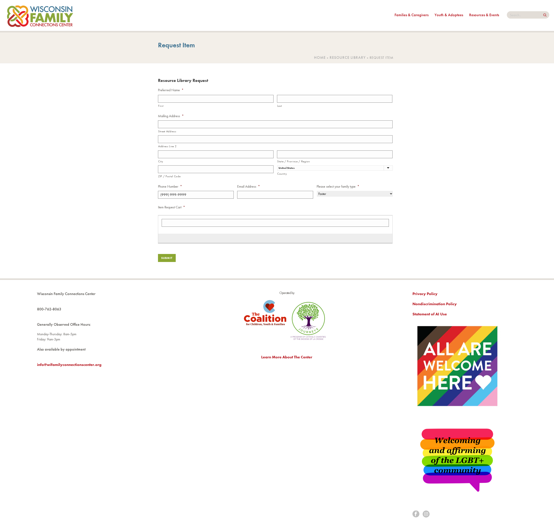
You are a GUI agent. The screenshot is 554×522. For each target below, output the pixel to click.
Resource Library (348, 57)
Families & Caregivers (411, 14)
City (160, 161)
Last (279, 106)
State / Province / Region (293, 161)
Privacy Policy (425, 293)
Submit (166, 258)
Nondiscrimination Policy (434, 303)
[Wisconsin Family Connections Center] (40, 15)
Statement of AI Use (429, 313)
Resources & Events (484, 14)
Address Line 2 (167, 146)
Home (320, 57)
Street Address (167, 131)
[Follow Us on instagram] (426, 514)
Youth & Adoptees (449, 14)
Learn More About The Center (286, 356)
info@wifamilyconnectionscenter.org (69, 364)
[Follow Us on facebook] (415, 514)
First (160, 106)
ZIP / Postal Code (169, 176)
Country (282, 174)
